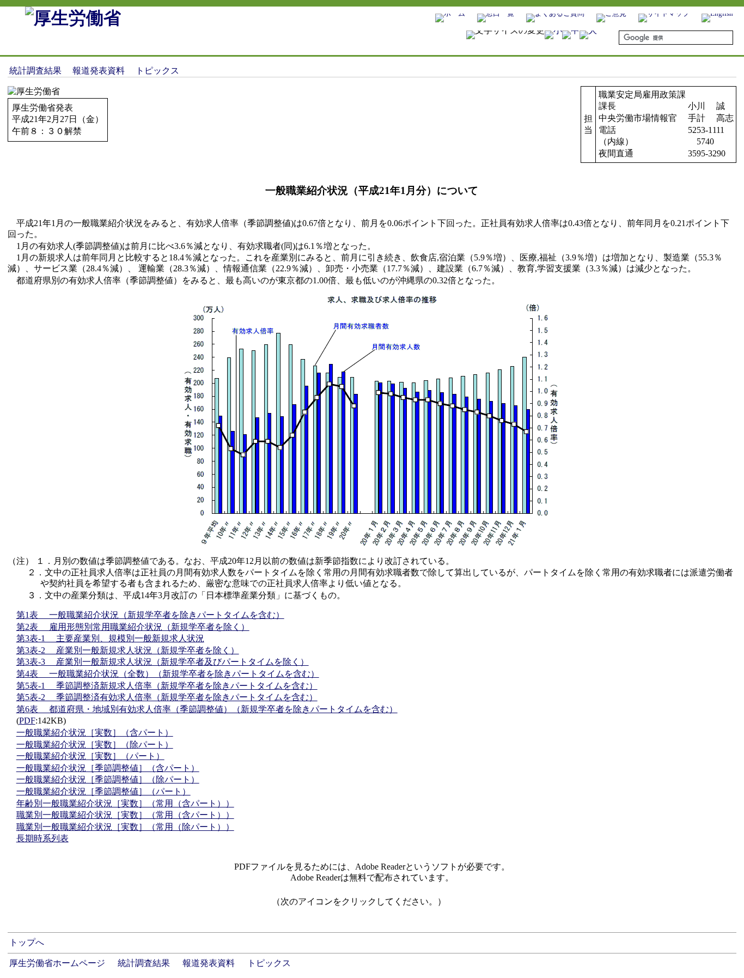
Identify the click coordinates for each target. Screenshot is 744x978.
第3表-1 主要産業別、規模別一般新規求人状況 (110, 638)
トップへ (26, 942)
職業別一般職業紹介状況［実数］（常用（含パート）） (125, 814)
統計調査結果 (35, 70)
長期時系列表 (42, 838)
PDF (27, 720)
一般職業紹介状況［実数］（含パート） (94, 732)
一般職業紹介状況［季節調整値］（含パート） (107, 768)
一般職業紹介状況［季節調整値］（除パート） (107, 779)
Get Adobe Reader (481, 905)
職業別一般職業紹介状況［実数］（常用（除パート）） (125, 826)
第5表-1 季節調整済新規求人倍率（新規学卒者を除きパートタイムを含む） (167, 685)
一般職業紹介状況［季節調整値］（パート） (103, 791)
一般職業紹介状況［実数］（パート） (90, 756)
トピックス (157, 70)
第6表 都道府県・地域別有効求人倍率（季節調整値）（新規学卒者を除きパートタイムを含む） (207, 709)
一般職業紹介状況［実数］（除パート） (94, 744)
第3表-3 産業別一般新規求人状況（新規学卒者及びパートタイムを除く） (162, 661)
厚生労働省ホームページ (57, 963)
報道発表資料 (98, 70)
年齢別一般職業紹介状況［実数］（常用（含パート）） (125, 803)
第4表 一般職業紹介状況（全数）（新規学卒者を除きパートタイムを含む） (167, 673)
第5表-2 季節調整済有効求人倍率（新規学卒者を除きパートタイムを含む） (167, 697)
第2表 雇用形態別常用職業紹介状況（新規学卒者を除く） (132, 626)
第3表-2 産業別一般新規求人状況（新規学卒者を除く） (127, 650)
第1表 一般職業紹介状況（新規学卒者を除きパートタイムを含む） (150, 614)
